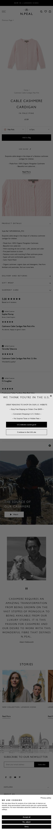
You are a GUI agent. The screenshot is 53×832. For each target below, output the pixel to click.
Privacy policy (46, 798)
